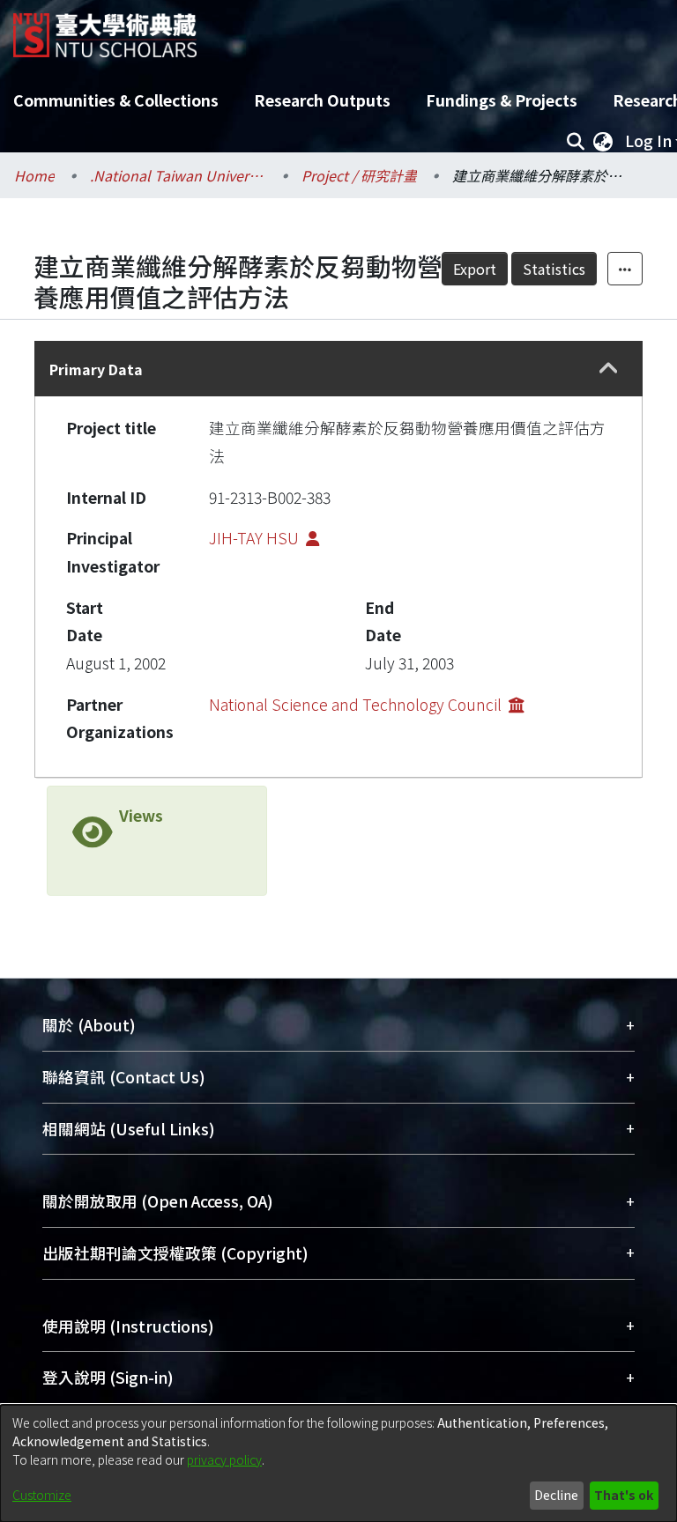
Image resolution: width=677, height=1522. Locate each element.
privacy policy (224, 1459)
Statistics (554, 268)
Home (34, 175)
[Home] (105, 28)
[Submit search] (575, 140)
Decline (556, 1495)
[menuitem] (603, 140)
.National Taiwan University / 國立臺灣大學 (178, 175)
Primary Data (96, 369)
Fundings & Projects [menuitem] (501, 100)
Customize (41, 1495)
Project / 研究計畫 (359, 175)
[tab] (338, 368)
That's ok (623, 1495)
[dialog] (338, 1463)
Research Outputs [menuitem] (322, 100)
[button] (609, 369)
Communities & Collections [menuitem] (116, 100)
